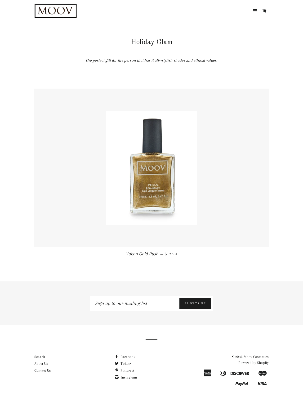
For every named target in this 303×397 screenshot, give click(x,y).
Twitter (125, 363)
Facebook (127, 357)
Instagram (128, 377)
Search (39, 357)
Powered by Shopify (253, 363)
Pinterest (127, 370)
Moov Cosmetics (256, 357)
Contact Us (42, 370)
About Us (41, 363)
